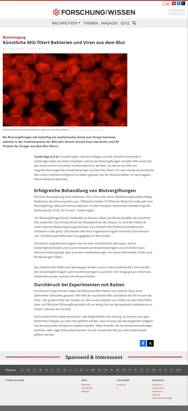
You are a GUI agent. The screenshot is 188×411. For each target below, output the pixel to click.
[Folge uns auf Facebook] (178, 3)
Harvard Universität (125, 157)
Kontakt (156, 394)
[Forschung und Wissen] (94, 12)
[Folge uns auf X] (183, 3)
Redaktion (157, 384)
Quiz (125, 23)
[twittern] (150, 343)
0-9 (178, 370)
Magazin (109, 23)
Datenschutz (158, 388)
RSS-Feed (85, 384)
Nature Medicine (44, 179)
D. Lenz (45, 48)
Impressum (157, 391)
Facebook (121, 384)
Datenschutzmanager (162, 398)
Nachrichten (64, 23)
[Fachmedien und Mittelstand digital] (176, 11)
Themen (90, 23)
